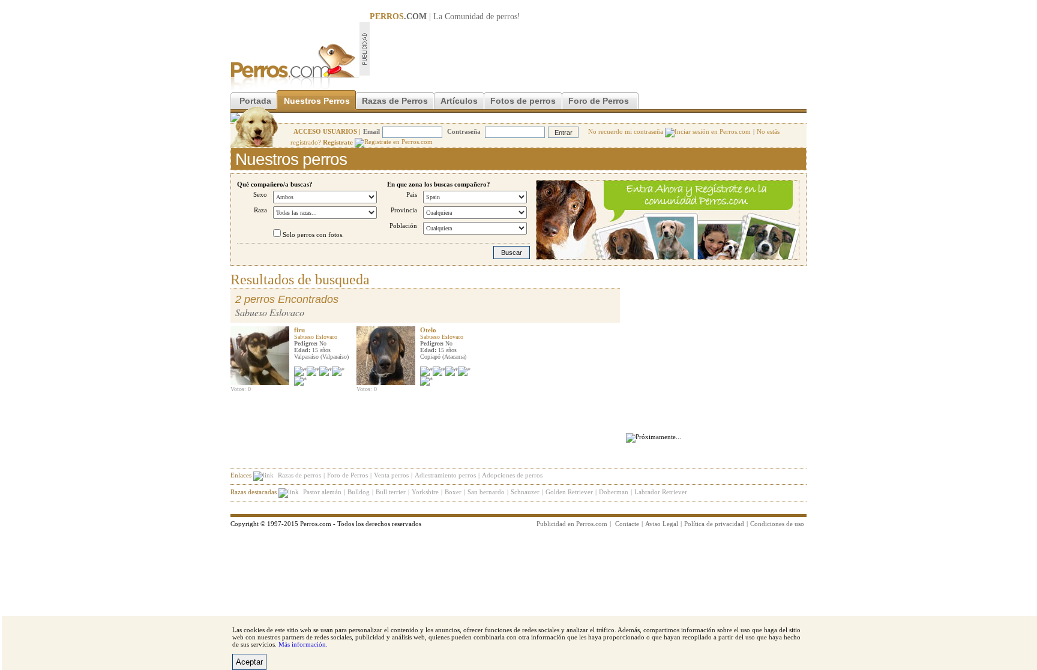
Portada (255, 101)
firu (299, 330)
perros (506, 16)
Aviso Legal (661, 523)
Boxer (453, 491)
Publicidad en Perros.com (572, 523)
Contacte (627, 523)
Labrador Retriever (660, 491)
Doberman (613, 491)
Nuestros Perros (317, 101)
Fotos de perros (523, 101)
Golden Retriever (569, 491)
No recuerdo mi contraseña (626, 131)
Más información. (303, 644)
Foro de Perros (598, 101)
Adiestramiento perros (445, 475)
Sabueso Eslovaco (315, 337)
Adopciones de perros (512, 475)
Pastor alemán (322, 491)
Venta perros (391, 475)
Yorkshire (425, 491)
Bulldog (358, 491)
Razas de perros (299, 475)
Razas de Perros (395, 101)
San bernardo (486, 491)
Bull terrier (391, 491)
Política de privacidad (714, 523)
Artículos (459, 101)
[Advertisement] (588, 49)
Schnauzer (525, 491)
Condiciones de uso (777, 523)
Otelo (428, 330)
